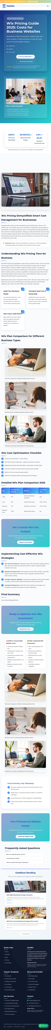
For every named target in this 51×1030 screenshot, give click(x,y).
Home (6, 951)
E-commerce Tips (33, 981)
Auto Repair (8, 984)
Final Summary (10, 594)
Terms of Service (17, 1026)
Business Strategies (34, 984)
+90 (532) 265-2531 (34, 1003)
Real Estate (8, 976)
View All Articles (26, 934)
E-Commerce (8, 987)
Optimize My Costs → (25, 629)
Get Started (8, 963)
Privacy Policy (9, 1026)
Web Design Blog (33, 976)
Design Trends (32, 987)
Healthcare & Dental (10, 981)
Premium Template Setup (12, 1000)
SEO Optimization (9, 1008)
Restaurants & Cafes (10, 978)
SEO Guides (32, 978)
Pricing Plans (32, 990)
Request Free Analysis (25, 542)
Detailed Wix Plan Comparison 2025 (23, 482)
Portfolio (7, 954)
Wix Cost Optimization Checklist (21, 453)
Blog (6, 957)
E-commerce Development (12, 1006)
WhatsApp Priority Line (35, 1006)
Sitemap (23, 1026)
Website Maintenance (11, 1011)
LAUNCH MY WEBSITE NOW (25, 836)
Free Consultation (10, 1014)
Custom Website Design (11, 1003)
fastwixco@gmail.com (34, 1000)
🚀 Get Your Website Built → (25, 56)
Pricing (7, 960)
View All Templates (10, 990)
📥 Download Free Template (25, 61)
